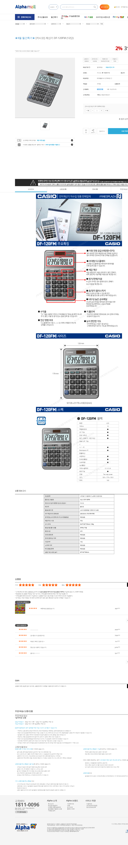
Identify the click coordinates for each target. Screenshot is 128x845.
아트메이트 (70, 804)
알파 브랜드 (104, 7)
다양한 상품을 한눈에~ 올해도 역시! (41, 145)
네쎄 (68, 805)
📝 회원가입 (124, 7)
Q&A (95, 189)
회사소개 (50, 804)
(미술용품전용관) (70, 17)
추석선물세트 (43, 17)
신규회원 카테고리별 (34, 140)
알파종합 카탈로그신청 (55, 809)
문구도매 (70, 807)
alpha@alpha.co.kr (74, 831)
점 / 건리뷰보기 (103, 95)
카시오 (103, 73)
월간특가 (54, 17)
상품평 (63, 189)
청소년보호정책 (91, 807)
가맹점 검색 (51, 811)
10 (88, 110)
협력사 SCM (70, 809)
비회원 (100, 89)
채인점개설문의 (53, 805)
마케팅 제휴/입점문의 (54, 807)
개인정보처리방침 (91, 805)
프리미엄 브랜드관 (103, 17)
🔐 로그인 (117, 7)
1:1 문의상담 (21, 812)
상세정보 (31, 189)
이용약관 (89, 804)
